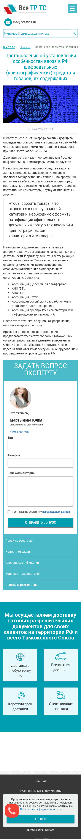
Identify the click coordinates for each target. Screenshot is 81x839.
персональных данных (56, 511)
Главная (40, 781)
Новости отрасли (17, 551)
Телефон (14, 455)
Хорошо (40, 819)
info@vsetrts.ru (24, 22)
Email (11, 437)
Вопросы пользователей (22, 574)
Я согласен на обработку (41, 511)
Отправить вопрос (40, 522)
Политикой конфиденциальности (40, 809)
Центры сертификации (21, 585)
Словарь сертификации (22, 562)
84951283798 (19, 432)
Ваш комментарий (21, 473)
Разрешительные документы (40, 790)
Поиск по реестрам (18, 540)
